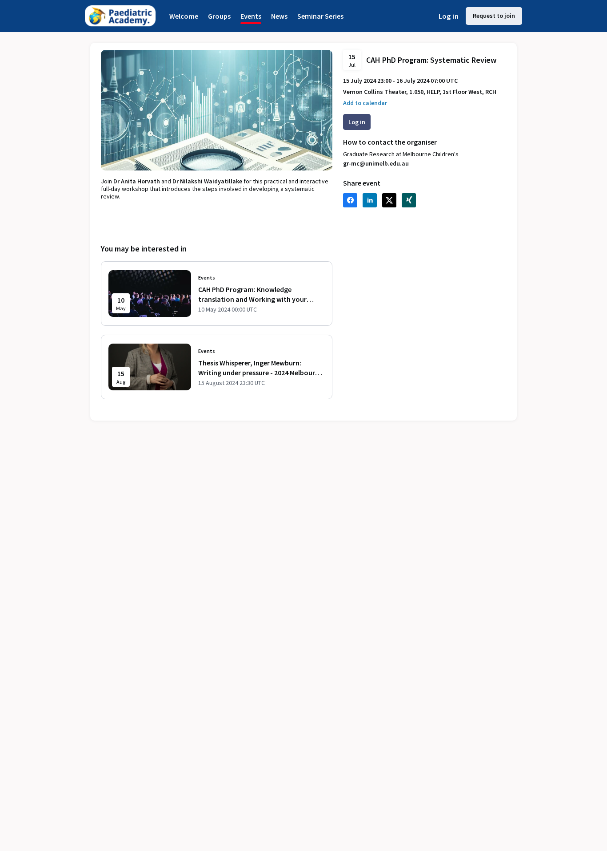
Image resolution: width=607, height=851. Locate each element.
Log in (449, 16)
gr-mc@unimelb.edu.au (376, 163)
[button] (365, 103)
